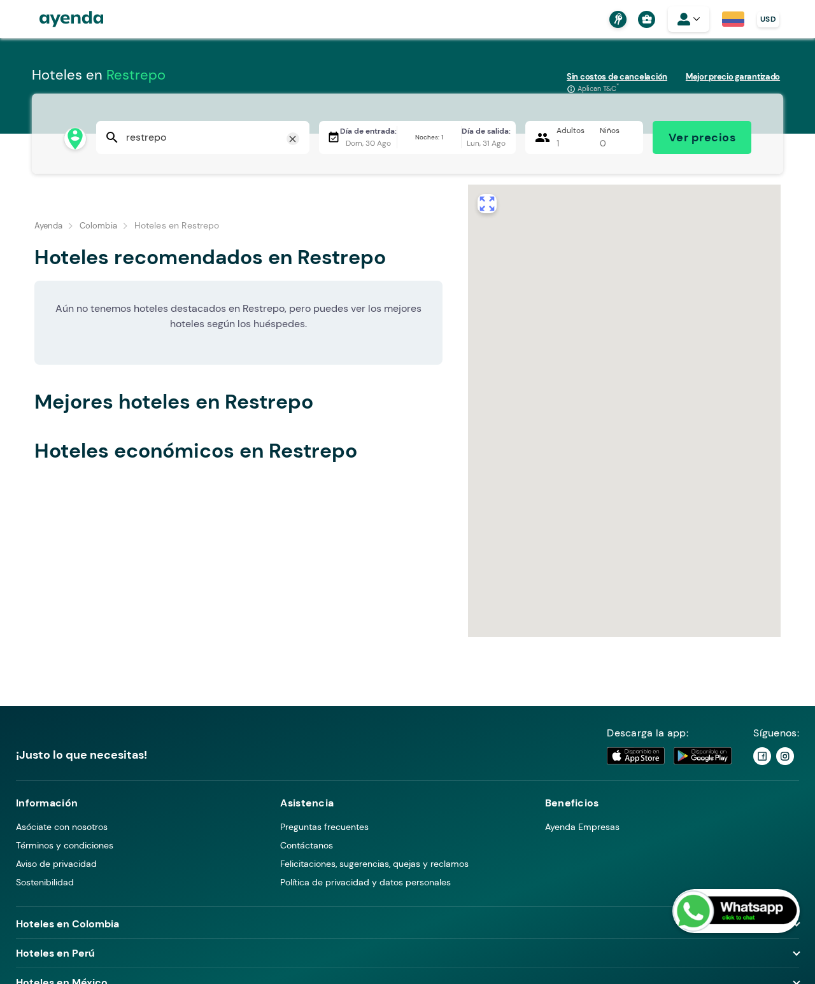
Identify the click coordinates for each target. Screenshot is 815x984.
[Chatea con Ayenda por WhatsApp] (736, 911)
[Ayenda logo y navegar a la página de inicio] (58, 19)
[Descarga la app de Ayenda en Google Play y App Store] (670, 755)
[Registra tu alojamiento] (616, 19)
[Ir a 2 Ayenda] (785, 756)
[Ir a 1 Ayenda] (762, 756)
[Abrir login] (688, 19)
